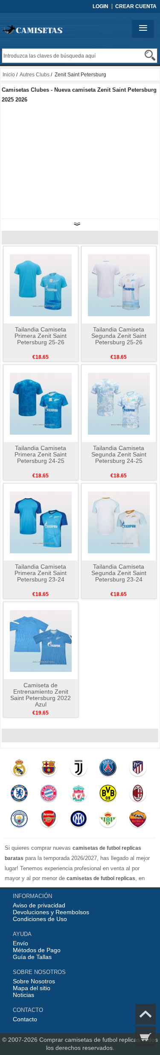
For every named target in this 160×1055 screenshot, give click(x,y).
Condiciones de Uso (40, 918)
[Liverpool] (78, 795)
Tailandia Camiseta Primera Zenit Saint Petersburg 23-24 (41, 573)
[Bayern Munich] (49, 795)
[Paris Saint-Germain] (108, 769)
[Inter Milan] (78, 820)
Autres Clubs (34, 75)
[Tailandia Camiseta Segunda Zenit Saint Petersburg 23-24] (119, 521)
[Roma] (137, 820)
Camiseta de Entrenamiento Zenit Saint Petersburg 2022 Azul (40, 695)
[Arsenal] (49, 820)
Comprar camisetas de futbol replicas (89, 1039)
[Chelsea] (19, 795)
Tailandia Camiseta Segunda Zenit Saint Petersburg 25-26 (118, 336)
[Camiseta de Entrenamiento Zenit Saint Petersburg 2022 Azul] (41, 640)
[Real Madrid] (19, 769)
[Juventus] (78, 769)
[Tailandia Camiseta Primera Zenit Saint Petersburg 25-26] (41, 284)
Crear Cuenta (136, 6)
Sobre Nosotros (34, 981)
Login (100, 6)
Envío (20, 943)
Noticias (23, 994)
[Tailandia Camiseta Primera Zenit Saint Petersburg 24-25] (41, 403)
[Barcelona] (49, 769)
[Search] (150, 55)
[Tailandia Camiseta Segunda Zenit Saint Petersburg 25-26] (119, 284)
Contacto (25, 1019)
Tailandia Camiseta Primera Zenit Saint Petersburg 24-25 (41, 454)
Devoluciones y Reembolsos (51, 912)
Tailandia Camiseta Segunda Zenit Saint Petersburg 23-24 (118, 573)
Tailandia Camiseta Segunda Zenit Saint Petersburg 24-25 (118, 454)
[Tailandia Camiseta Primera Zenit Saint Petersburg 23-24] (41, 521)
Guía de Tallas (32, 956)
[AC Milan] (137, 795)
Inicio (9, 75)
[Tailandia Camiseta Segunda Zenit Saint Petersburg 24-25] (119, 403)
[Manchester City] (19, 820)
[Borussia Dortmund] (108, 795)
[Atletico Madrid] (137, 769)
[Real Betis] (108, 820)
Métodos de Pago (37, 950)
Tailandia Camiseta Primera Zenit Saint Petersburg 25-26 (41, 336)
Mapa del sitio (31, 988)
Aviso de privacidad (39, 905)
